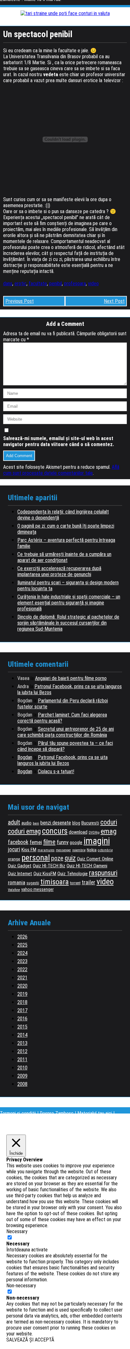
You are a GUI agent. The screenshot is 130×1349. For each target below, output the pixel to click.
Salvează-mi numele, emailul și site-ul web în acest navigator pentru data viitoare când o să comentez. (58, 441)
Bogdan (24, 757)
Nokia (92, 849)
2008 (22, 1084)
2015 (22, 1027)
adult (14, 822)
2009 (22, 1076)
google (76, 842)
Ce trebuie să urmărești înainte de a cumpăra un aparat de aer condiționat (64, 557)
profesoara (75, 283)
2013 (22, 1043)
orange (14, 858)
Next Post (114, 301)
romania (16, 882)
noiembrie (79, 850)
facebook (18, 842)
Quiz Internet (20, 873)
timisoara (54, 881)
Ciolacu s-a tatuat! (56, 771)
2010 (22, 1068)
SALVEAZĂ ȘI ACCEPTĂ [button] (30, 1340)
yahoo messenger (37, 889)
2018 (22, 1002)
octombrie (105, 850)
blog (76, 822)
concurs (55, 831)
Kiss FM (28, 850)
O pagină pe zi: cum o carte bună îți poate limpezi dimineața (65, 529)
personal (35, 858)
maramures (46, 850)
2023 (22, 961)
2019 (22, 994)
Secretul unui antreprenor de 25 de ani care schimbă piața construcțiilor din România (65, 732)
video (93, 283)
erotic (21, 283)
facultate (38, 283)
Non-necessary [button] (21, 1286)
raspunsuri (103, 873)
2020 (22, 986)
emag (108, 831)
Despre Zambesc (57, 1113)
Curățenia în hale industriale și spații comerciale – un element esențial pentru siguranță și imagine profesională (68, 603)
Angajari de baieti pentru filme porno (71, 678)
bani (36, 823)
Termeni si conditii (18, 1113)
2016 (22, 1019)
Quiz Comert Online (95, 859)
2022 (22, 969)
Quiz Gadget (20, 866)
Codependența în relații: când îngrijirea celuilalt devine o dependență (63, 515)
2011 (22, 1060)
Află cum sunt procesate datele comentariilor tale (61, 470)
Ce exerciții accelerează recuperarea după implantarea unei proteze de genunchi (59, 571)
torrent (75, 883)
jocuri (14, 849)
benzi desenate (55, 823)
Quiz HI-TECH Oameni (87, 866)
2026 (22, 937)
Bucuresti (90, 823)
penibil (55, 283)
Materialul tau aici (95, 1113)
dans (7, 283)
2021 (22, 978)
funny (62, 842)
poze (57, 858)
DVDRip (94, 832)
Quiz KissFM (44, 873)
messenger (63, 850)
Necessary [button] (16, 1231)
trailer (88, 882)
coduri (108, 822)
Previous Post (19, 301)
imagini (97, 841)
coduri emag (24, 831)
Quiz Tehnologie (72, 873)
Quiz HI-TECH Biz (49, 866)
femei (36, 842)
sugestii (33, 883)
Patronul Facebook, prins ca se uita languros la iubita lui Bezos (62, 760)
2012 (22, 1051)
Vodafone (14, 890)
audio (26, 823)
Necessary (17, 1244)
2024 (22, 953)
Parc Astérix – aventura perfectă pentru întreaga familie (66, 543)
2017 (22, 1010)
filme (49, 842)
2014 (22, 1035)
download (78, 832)
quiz (70, 858)
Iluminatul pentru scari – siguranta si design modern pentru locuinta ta (68, 586)
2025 (22, 945)
